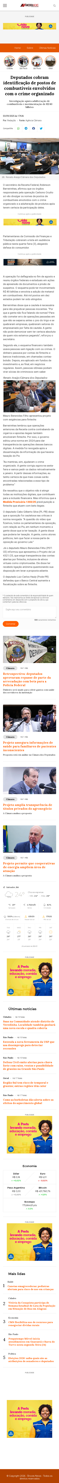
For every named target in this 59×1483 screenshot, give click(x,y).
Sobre (30, 48)
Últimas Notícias (47, 48)
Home (18, 48)
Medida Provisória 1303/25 (19, 501)
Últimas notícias (22, 1009)
